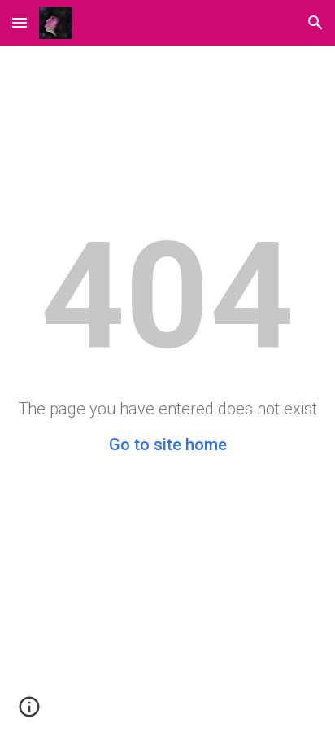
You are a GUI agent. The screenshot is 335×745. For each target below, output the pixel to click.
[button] (19, 22)
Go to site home (168, 444)
